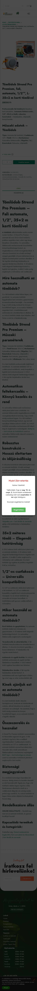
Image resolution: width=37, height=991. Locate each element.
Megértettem (19, 510)
